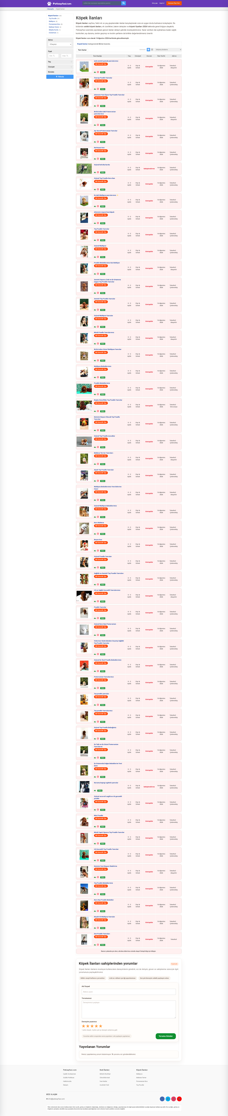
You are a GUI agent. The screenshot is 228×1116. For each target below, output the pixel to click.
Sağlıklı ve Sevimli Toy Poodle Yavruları (109, 573)
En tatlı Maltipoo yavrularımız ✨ (106, 195)
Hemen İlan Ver (174, 3)
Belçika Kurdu (53, 30)
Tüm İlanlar (82, 50)
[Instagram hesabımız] (173, 1099)
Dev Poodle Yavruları (102, 934)
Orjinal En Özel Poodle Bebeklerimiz (107, 660)
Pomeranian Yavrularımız (104, 677)
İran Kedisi (103, 1081)
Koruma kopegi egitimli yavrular (106, 783)
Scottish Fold (104, 1085)
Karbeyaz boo (99, 148)
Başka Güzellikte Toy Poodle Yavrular (108, 400)
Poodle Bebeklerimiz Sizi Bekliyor (107, 263)
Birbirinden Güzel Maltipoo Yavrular (107, 349)
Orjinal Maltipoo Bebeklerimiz (105, 506)
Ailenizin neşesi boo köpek (104, 212)
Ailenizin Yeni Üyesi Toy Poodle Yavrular (109, 95)
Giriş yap (155, 3)
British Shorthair (105, 1074)
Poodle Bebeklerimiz (102, 383)
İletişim (65, 1085)
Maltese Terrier (54, 27)
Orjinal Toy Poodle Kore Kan (104, 178)
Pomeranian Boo (54, 24)
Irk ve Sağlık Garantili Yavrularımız (107, 590)
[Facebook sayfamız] (162, 1099)
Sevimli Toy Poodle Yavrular (104, 299)
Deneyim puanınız (89, 1022)
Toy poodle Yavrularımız (103, 711)
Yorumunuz (87, 998)
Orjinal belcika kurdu (102, 165)
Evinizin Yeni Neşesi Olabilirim (105, 866)
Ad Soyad (86, 986)
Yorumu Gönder (166, 1036)
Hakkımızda (67, 1081)
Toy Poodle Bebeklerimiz (103, 883)
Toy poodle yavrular (101, 694)
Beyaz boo (98, 539)
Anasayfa (50, 9)
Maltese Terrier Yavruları (103, 453)
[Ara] (123, 3)
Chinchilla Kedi (105, 1077)
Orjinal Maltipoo (100, 246)
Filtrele (61, 77)
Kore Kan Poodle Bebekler (104, 900)
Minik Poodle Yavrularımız (104, 332)
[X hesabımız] (168, 1099)
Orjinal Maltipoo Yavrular (103, 315)
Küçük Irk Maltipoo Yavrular (104, 917)
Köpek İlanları (53, 16)
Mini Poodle (98, 815)
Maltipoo (52, 21)
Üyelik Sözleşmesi (69, 1074)
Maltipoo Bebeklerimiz (102, 366)
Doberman (52, 33)
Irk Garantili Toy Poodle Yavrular (106, 849)
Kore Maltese (99, 523)
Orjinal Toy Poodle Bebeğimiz (105, 727)
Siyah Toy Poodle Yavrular (104, 470)
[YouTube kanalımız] (179, 1099)
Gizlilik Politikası (68, 1077)
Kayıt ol (162, 3)
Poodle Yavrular (100, 607)
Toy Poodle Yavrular (101, 229)
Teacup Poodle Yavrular (103, 78)
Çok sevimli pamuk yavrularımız (106, 61)
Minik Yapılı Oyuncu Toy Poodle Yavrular (109, 832)
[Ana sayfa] (60, 3)
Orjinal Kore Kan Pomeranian (105, 624)
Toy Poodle (53, 18)
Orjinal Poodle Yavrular (103, 556)
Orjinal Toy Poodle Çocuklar (104, 436)
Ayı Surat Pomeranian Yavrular (105, 131)
